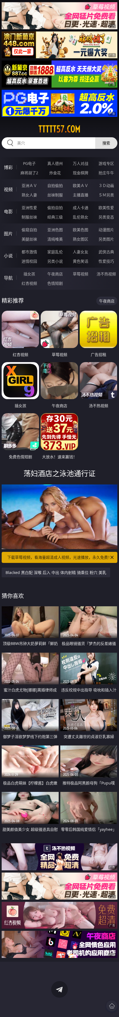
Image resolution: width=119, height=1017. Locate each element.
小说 (8, 256)
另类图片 (106, 239)
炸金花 (55, 172)
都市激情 (29, 251)
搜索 (106, 143)
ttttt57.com (59, 129)
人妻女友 (80, 251)
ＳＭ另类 (106, 194)
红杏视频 (29, 283)
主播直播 (80, 194)
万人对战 (80, 163)
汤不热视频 (106, 273)
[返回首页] (111, 1005)
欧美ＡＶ (80, 185)
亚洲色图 (55, 229)
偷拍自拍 (55, 207)
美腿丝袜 (29, 239)
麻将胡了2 (29, 172)
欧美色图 (80, 229)
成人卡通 (80, 207)
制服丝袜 (29, 217)
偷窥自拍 (29, 229)
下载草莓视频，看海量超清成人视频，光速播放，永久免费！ (59, 557)
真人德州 (55, 163)
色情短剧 (55, 283)
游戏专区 (106, 163)
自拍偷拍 (55, 185)
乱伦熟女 (80, 217)
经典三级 (55, 217)
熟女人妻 (29, 194)
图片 (8, 234)
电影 (8, 212)
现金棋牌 (80, 172)
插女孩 (29, 273)
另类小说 (55, 261)
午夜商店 (55, 273)
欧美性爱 (106, 207)
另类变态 (106, 217)
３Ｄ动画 (106, 185)
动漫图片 (106, 229)
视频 (8, 189)
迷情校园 (29, 261)
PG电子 (29, 163)
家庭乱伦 (55, 251)
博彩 (8, 167)
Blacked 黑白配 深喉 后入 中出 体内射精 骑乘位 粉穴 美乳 (56, 572)
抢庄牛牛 (106, 172)
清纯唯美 (55, 239)
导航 (8, 278)
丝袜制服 (55, 194)
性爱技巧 (106, 261)
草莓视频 (80, 273)
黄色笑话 (80, 261)
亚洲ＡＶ (29, 185)
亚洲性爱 (29, 207)
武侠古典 (106, 251)
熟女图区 (80, 239)
